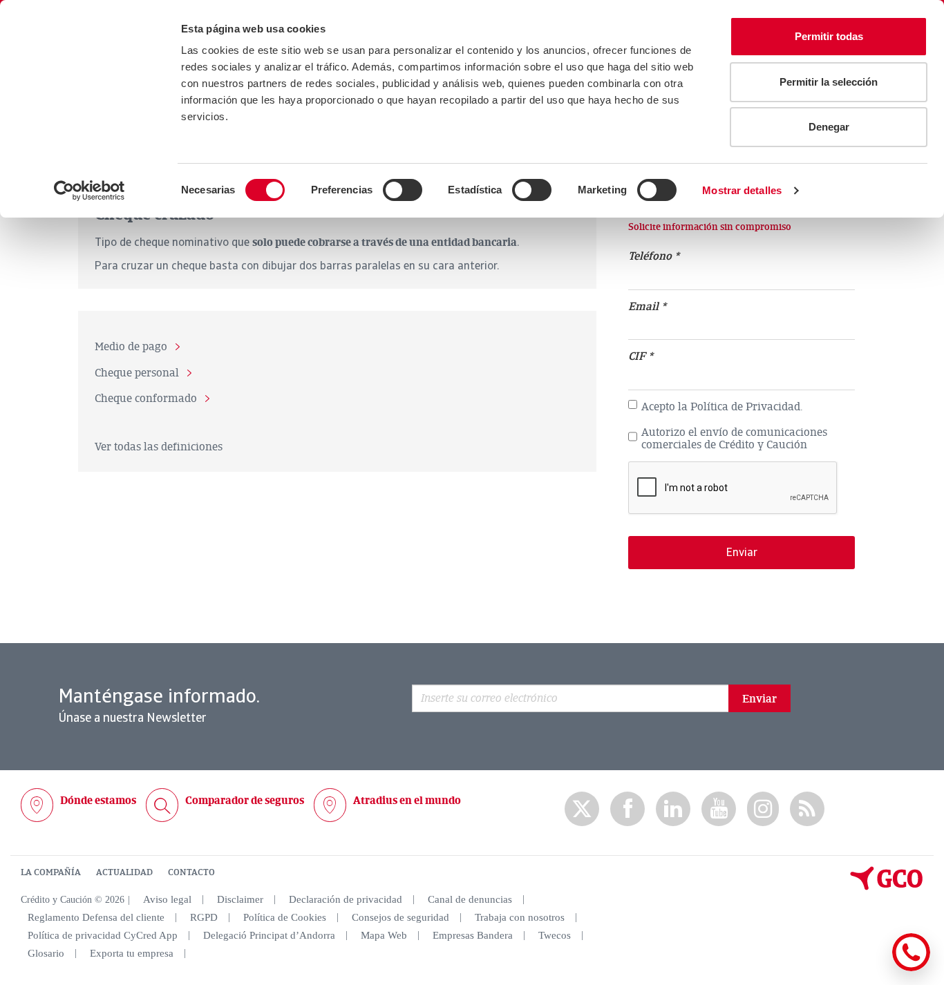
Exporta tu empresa (131, 953)
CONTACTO (191, 872)
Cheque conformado (146, 399)
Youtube (719, 809)
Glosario (46, 953)
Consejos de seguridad (400, 917)
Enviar (759, 699)
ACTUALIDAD (124, 872)
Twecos (554, 935)
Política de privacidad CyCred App (103, 935)
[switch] (402, 190)
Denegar (829, 127)
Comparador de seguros (244, 800)
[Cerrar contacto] (870, 968)
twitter (582, 808)
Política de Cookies (284, 917)
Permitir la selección (829, 82)
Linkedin (673, 809)
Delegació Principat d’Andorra (269, 935)
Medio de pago (131, 347)
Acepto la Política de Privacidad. (722, 407)
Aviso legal (167, 899)
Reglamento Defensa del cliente (96, 917)
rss (807, 809)
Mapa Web (384, 935)
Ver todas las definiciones (159, 447)
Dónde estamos (98, 800)
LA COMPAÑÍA (51, 872)
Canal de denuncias (470, 899)
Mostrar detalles (742, 190)
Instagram (763, 808)
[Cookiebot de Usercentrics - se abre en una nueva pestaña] (89, 190)
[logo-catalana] (886, 887)
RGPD (204, 917)
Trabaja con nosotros (520, 917)
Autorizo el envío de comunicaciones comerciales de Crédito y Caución (734, 439)
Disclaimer (240, 899)
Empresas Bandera (473, 935)
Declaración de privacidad (345, 899)
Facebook (627, 809)
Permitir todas (829, 36)
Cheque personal (137, 373)
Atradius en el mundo (407, 800)
